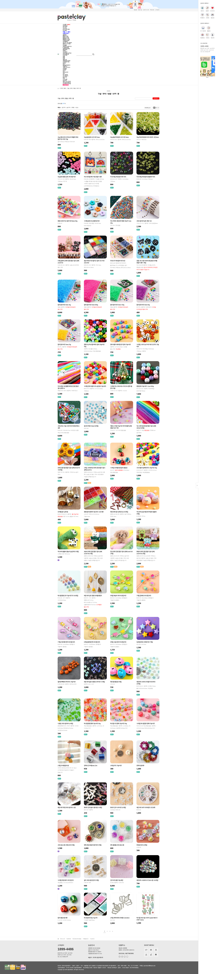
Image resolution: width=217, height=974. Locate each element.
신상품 (65, 24)
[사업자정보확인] (78, 967)
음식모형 (65, 77)
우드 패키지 (65, 76)
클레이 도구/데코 (67, 43)
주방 (64, 78)
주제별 (65, 45)
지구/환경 (65, 52)
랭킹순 (59, 107)
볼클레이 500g (66, 39)
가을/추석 (65, 66)
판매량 (72, 107)
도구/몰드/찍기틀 (67, 83)
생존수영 (65, 59)
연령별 (65, 68)
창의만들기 (65, 26)
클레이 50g (65, 36)
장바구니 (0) (146, 9)
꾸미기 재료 (63, 88)
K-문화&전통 (66, 47)
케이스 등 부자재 (67, 81)
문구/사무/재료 (66, 29)
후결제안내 (202, 37)
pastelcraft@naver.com (149, 965)
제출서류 (208, 31)
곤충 (64, 58)
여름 (64, 56)
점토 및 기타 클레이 (67, 42)
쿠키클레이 (65, 41)
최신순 (76, 107)
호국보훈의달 (66, 54)
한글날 (64, 63)
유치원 (64, 70)
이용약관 (68, 938)
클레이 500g (66, 37)
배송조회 (212, 17)
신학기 (64, 50)
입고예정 (65, 30)
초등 (64, 71)
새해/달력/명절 (66, 48)
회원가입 (140, 9)
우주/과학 (65, 55)
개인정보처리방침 (76, 938)
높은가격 (68, 107)
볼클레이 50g (66, 38)
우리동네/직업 (66, 61)
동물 (64, 57)
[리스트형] (158, 108)
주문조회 (152, 9)
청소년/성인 (65, 72)
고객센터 (157, 9)
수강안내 (207, 37)
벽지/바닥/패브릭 (67, 82)
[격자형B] (156, 108)
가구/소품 (65, 79)
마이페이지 (202, 17)
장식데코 (65, 80)
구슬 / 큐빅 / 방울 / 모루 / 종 (74, 88)
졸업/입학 (65, 49)
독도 (64, 64)
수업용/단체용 (66, 40)
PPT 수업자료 (203, 31)
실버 (64, 73)
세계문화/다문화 (66, 60)
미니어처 (65, 28)
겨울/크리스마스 (66, 67)
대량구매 (212, 37)
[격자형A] (154, 108)
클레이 (65, 35)
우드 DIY (65, 27)
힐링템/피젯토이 (66, 65)
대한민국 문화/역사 (67, 46)
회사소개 (62, 938)
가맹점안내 (85, 938)
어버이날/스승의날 (67, 53)
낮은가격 (63, 107)
